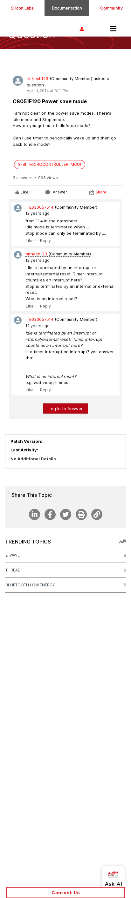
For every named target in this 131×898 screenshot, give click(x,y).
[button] (65, 892)
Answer (60, 192)
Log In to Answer (66, 408)
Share (101, 192)
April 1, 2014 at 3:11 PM (48, 90)
